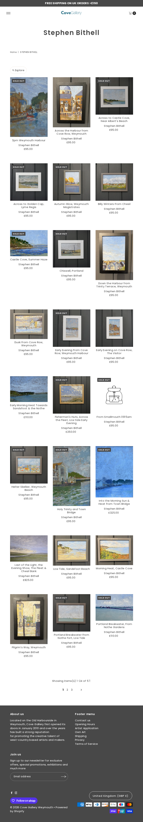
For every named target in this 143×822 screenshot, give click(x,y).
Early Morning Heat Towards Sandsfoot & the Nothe (28, 406)
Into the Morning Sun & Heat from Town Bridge (114, 502)
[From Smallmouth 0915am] (114, 395)
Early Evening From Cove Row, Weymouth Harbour (71, 351)
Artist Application (87, 728)
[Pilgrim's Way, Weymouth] (29, 619)
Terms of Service (86, 744)
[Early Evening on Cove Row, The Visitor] (114, 328)
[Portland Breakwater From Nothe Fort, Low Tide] (71, 613)
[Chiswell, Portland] (71, 249)
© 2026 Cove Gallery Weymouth (31, 807)
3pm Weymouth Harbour (29, 140)
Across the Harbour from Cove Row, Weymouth (71, 132)
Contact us (83, 720)
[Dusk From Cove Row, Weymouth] (29, 324)
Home (13, 52)
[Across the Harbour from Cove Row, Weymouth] (71, 102)
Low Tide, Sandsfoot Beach (71, 569)
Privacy (80, 740)
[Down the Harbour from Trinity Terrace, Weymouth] (114, 255)
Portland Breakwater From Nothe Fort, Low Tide (71, 636)
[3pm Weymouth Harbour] (29, 107)
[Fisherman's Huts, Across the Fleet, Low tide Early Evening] (71, 395)
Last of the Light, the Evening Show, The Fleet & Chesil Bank (28, 568)
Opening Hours (85, 724)
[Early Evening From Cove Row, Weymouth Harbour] (71, 328)
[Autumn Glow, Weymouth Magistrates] (71, 182)
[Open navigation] (8, 13)
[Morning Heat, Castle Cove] (114, 550)
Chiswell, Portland (72, 271)
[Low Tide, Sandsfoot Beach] (71, 550)
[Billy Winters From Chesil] (114, 182)
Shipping (80, 736)
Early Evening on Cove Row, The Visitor (114, 351)
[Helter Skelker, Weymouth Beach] (29, 465)
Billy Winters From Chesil (114, 204)
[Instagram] (16, 793)
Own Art (80, 732)
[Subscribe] (63, 776)
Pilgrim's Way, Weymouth (29, 647)
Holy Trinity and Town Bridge (71, 510)
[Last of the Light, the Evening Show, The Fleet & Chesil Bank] (29, 548)
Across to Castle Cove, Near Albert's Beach (114, 119)
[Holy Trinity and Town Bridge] (71, 476)
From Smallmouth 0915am (114, 417)
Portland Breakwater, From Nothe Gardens (114, 625)
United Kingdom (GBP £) (111, 796)
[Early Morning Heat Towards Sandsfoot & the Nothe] (29, 389)
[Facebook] (11, 793)
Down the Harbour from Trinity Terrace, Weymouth (114, 284)
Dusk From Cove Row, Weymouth (28, 343)
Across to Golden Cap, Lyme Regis (28, 205)
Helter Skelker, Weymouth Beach (29, 488)
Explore (20, 70)
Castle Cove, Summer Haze (29, 259)
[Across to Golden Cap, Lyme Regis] (29, 182)
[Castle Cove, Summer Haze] (29, 243)
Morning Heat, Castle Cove (114, 568)
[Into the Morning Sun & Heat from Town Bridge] (114, 472)
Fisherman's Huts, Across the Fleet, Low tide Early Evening (71, 420)
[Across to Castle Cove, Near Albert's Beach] (114, 96)
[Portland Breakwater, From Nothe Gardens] (114, 607)
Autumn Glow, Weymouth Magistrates (71, 205)
